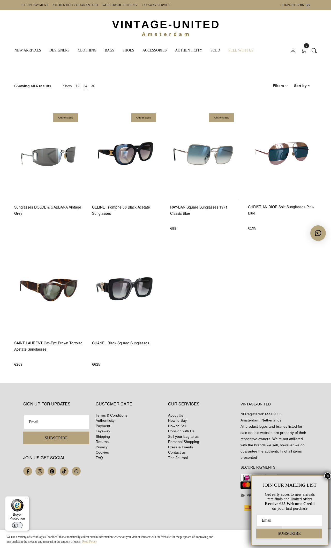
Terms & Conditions (111, 415)
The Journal (178, 458)
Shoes (128, 50)
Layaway (103, 431)
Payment (103, 426)
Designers (59, 50)
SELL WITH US (240, 50)
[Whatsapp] (76, 471)
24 (85, 86)
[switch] (17, 525)
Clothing (87, 50)
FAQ (99, 458)
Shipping (103, 436)
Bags (109, 50)
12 (78, 86)
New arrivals (27, 50)
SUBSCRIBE (56, 438)
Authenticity (188, 50)
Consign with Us (181, 431)
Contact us (177, 452)
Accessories (154, 50)
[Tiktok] (64, 471)
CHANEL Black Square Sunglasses (120, 342)
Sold (215, 50)
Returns (102, 442)
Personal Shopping (183, 442)
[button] (318, 233)
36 (93, 86)
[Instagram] (39, 471)
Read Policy (89, 541)
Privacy (102, 447)
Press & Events (180, 447)
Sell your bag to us (183, 436)
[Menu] (26, 499)
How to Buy (177, 420)
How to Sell (177, 426)
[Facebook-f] (27, 471)
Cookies (102, 452)
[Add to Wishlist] (82, 175)
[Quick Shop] (82, 160)
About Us (175, 415)
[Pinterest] (52, 471)
